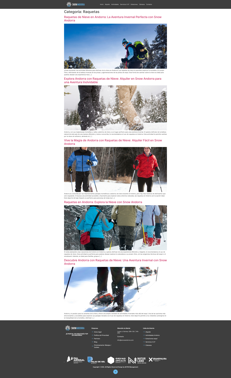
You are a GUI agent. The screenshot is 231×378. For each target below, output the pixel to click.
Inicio (101, 4)
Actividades (115, 4)
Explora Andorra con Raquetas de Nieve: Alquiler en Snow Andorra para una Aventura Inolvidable (112, 80)
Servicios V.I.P (124, 4)
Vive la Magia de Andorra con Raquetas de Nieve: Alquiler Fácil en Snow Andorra (113, 142)
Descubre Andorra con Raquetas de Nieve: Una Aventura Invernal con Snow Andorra (115, 261)
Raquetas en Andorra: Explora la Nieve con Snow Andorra (103, 202)
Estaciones (134, 4)
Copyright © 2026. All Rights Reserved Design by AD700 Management (115, 367)
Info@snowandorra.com (125, 340)
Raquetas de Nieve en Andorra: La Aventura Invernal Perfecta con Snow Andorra (113, 18)
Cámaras (142, 4)
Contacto (149, 4)
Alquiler (107, 4)
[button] (69, 360)
